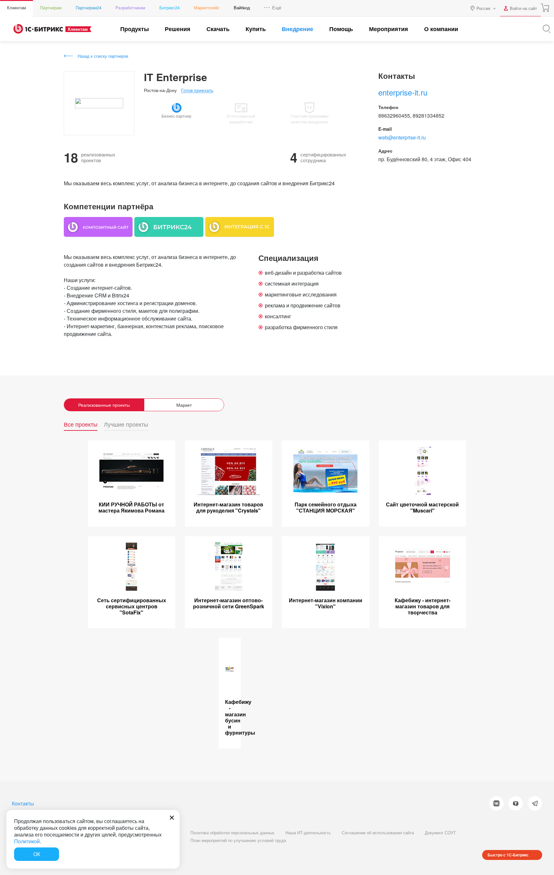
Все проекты (80, 424)
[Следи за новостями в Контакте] (496, 803)
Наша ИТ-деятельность (308, 832)
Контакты (23, 803)
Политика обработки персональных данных (232, 832)
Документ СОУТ (440, 832)
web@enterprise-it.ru (402, 137)
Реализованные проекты (104, 405)
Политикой (27, 841)
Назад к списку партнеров (103, 56)
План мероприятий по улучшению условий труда (238, 840)
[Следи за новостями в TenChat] (515, 803)
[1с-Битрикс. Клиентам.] (38, 29)
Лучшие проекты (126, 424)
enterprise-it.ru (402, 92)
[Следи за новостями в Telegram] (535, 803)
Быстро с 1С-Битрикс (508, 855)
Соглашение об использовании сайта (378, 832)
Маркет (184, 405)
